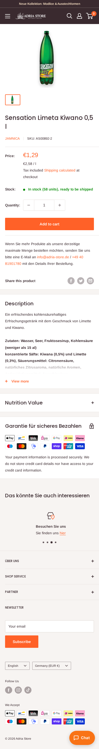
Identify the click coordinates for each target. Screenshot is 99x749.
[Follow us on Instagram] (18, 690)
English (13, 666)
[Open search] (69, 16)
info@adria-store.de (53, 257)
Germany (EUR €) (47, 666)
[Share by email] (90, 280)
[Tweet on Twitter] (80, 280)
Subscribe (22, 641)
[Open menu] (7, 16)
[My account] (79, 16)
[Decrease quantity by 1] (28, 205)
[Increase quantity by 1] (59, 205)
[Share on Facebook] (71, 280)
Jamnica (12, 138)
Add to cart (49, 224)
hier (61, 533)
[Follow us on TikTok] (27, 690)
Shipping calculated (59, 170)
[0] (90, 16)
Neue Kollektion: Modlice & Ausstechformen (49, 4)
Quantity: (12, 205)
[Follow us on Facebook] (8, 690)
